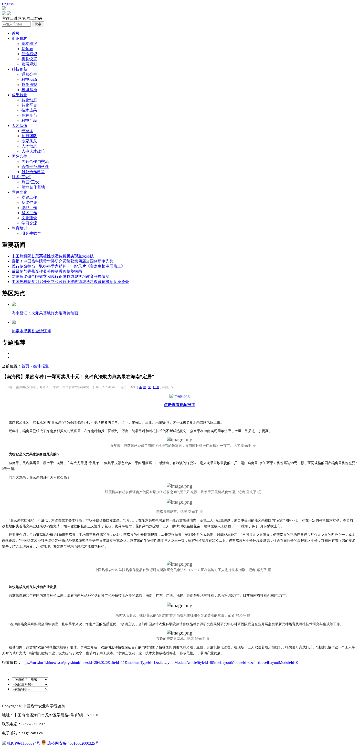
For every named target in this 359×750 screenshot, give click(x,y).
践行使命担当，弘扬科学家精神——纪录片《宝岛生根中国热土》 (68, 266)
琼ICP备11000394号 (23, 743)
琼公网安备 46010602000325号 (72, 743)
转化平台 (29, 105)
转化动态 (29, 100)
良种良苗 (29, 115)
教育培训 (19, 228)
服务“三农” (21, 177)
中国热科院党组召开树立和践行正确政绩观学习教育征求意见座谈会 (70, 282)
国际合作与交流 (35, 161)
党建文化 (19, 192)
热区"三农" (31, 182)
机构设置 (29, 59)
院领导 (27, 49)
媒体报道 (41, 366)
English (8, 4)
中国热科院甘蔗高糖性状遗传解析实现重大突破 (53, 256)
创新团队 (29, 136)
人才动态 (29, 146)
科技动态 (29, 79)
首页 (16, 33)
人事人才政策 (33, 151)
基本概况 (29, 44)
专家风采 (29, 141)
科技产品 (29, 120)
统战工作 (29, 208)
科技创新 (19, 69)
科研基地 (29, 90)
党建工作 (29, 197)
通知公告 (29, 74)
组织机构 (19, 38)
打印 (156, 387)
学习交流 (29, 223)
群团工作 (29, 213)
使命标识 (29, 54)
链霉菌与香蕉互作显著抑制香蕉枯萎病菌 (47, 271)
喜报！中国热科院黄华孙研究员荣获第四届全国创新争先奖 (62, 261)
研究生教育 (31, 233)
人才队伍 (19, 126)
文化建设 (29, 218)
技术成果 (29, 110)
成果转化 (19, 95)
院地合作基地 (33, 187)
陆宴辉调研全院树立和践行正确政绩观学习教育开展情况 (60, 276)
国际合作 (19, 156)
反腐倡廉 (29, 202)
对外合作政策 (33, 172)
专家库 (27, 131)
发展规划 (29, 64)
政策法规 (29, 85)
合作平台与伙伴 (35, 167)
